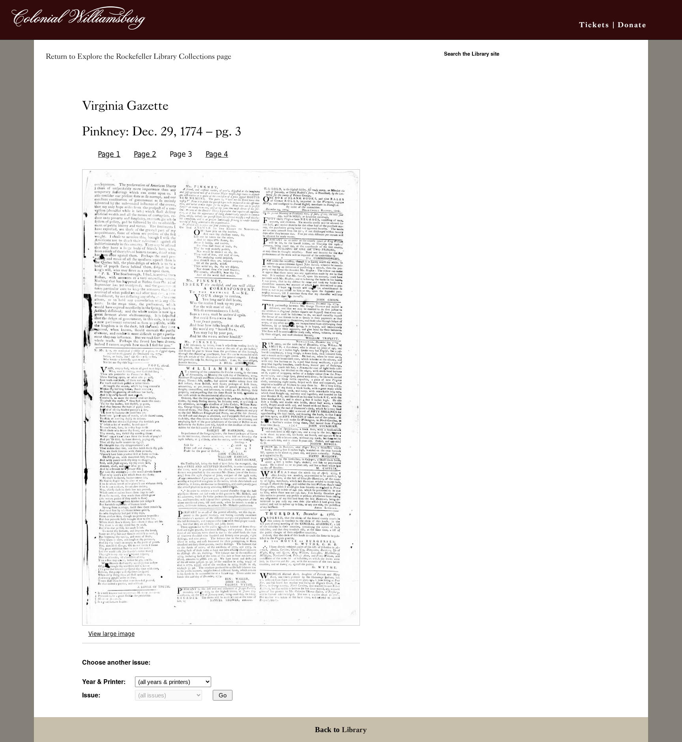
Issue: (91, 694)
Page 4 (217, 154)
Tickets (594, 24)
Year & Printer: (104, 681)
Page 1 (109, 154)
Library (354, 729)
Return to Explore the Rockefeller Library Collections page (138, 56)
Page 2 (145, 154)
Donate (632, 24)
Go (223, 695)
